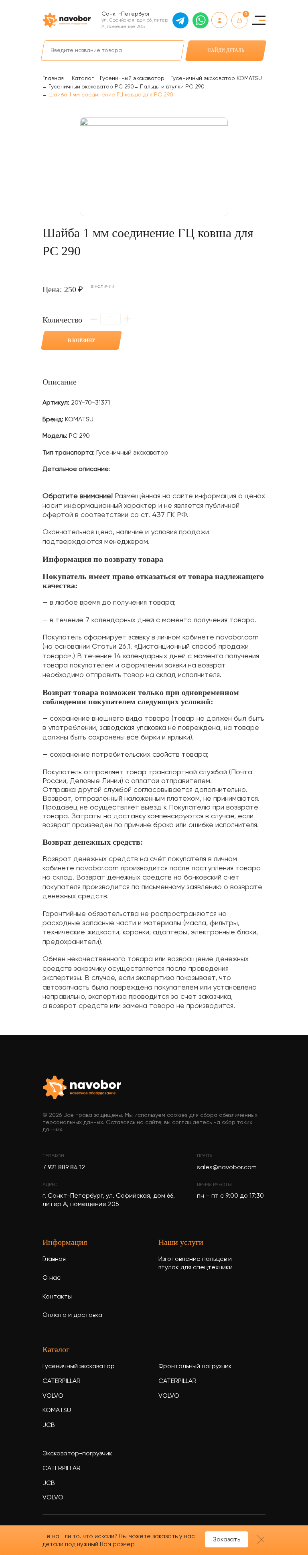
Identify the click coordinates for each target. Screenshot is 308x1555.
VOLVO (53, 1396)
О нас (52, 1278)
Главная (54, 1259)
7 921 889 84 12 (64, 1167)
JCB (49, 1425)
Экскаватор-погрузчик (77, 1454)
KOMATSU (57, 1410)
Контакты (57, 1297)
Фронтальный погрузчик (195, 1366)
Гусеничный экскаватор (79, 1366)
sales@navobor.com (227, 1167)
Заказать (226, 1540)
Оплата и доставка (72, 1315)
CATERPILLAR (62, 1381)
